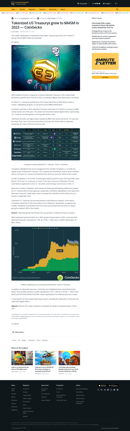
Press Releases (45, 394)
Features (25, 392)
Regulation (14, 410)
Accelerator (59, 389)
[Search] (117, 9)
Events (58, 392)
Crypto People (27, 395)
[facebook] (108, 390)
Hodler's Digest (27, 398)
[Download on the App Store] (102, 385)
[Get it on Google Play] (113, 385)
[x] (98, 390)
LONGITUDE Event (61, 400)
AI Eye (24, 405)
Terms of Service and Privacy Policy (110, 428)
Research (42, 9)
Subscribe (105, 77)
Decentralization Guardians (61, 396)
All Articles (26, 389)
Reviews (25, 416)
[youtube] (114, 390)
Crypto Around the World (28, 412)
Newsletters (79, 392)
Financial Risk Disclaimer (80, 402)
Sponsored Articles (44, 389)
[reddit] (118, 390)
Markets (22, 9)
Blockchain (14, 407)
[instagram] (111, 390)
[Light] (116, 3)
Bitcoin (13, 397)
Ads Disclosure (80, 398)
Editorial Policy (25, 316)
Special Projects (45, 400)
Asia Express (26, 402)
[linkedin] (101, 390)
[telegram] (105, 390)
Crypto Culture (27, 408)
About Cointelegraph (82, 389)
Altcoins (13, 403)
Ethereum (14, 400)
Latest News (15, 32)
